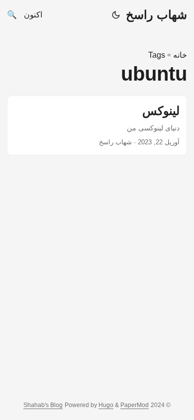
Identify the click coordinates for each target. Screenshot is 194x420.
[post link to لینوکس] (97, 125)
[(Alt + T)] (116, 15)
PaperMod (134, 405)
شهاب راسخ (156, 14)
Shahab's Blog (43, 405)
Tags (156, 55)
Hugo (105, 405)
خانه (180, 55)
